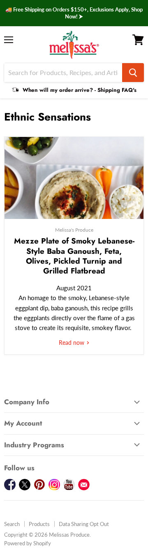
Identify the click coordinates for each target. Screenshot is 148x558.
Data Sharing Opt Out (84, 524)
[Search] (133, 72)
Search (12, 524)
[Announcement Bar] (74, 13)
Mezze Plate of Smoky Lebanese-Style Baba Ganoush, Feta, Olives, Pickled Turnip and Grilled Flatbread (74, 255)
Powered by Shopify (27, 543)
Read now (72, 342)
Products (39, 524)
